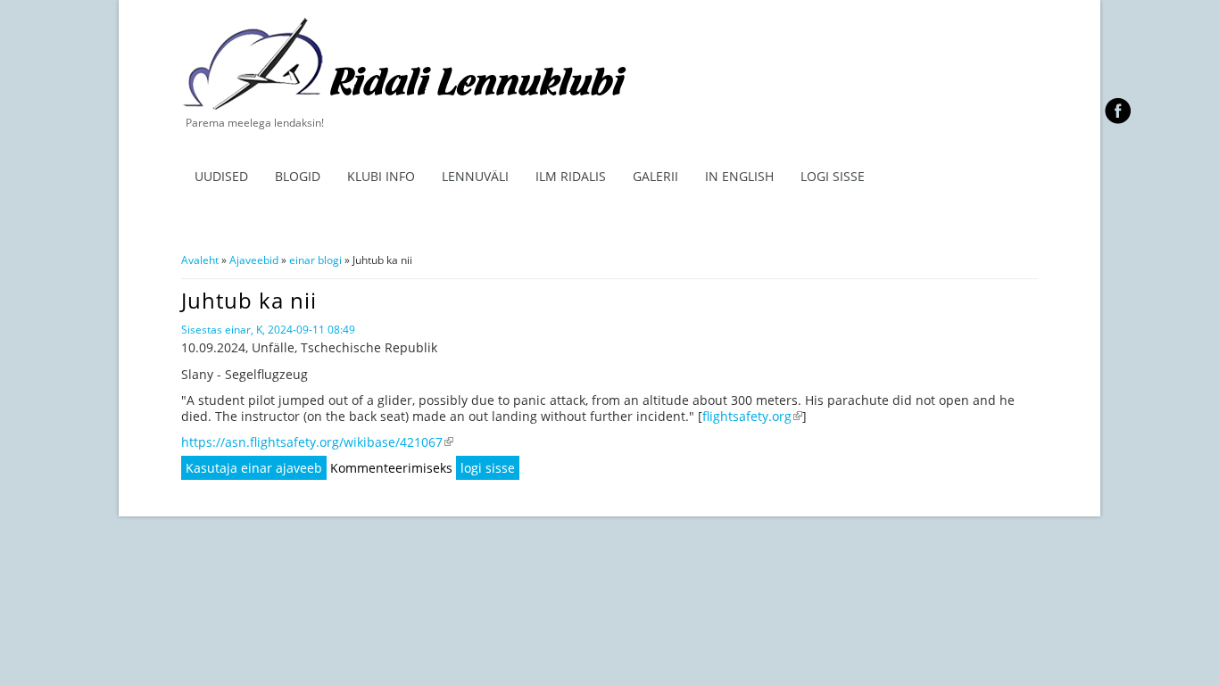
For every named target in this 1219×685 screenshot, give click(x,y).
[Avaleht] (414, 106)
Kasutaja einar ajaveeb (254, 467)
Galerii (655, 176)
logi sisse (487, 467)
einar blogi (315, 260)
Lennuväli (475, 176)
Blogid (297, 176)
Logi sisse (832, 176)
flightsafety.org (752, 416)
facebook (1117, 110)
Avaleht (200, 260)
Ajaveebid (253, 260)
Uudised (221, 176)
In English (739, 176)
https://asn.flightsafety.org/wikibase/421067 (317, 441)
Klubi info (381, 176)
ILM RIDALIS (570, 176)
